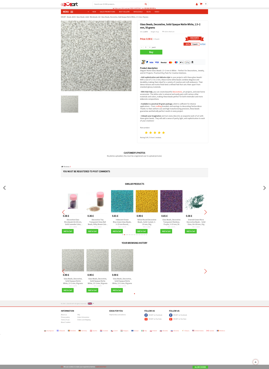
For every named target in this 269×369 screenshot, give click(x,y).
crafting (159, 106)
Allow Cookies (200, 367)
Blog (149, 12)
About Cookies (66, 322)
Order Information (83, 317)
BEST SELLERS (124, 12)
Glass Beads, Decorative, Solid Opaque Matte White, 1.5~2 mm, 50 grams (73, 281)
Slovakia (165, 331)
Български (50, 331)
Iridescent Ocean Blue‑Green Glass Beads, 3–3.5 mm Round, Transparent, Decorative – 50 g (122, 222)
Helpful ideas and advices (117, 315)
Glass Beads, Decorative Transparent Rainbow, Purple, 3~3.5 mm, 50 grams (171, 222)
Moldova (222, 331)
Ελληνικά (62, 331)
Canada (211, 331)
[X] (62, 367)
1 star (146, 132)
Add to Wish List (169, 31)
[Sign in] (197, 4)
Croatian (105, 331)
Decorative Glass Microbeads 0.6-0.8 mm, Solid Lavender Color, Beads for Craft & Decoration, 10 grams (73, 222)
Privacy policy (65, 317)
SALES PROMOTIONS (107, 12)
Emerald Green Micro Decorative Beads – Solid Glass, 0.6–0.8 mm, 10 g (196, 222)
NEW (94, 12)
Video (157, 12)
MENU (66, 11)
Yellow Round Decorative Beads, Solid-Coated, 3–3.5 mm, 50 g (146, 222)
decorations (177, 92)
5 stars (163, 132)
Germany (84, 331)
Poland (155, 331)
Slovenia (176, 331)
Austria (95, 331)
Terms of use (65, 320)
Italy (145, 331)
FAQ (78, 315)
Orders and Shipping (84, 320)
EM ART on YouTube (155, 319)
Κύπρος (187, 331)
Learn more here (101, 367)
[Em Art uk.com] (69, 4)
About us (64, 315)
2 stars (151, 132)
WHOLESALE (138, 12)
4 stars (159, 132)
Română (73, 331)
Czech (116, 331)
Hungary (125, 331)
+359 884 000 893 (149, 8)
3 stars (155, 132)
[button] (122, 234)
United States (199, 331)
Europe (136, 331)
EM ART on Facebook (155, 315)
